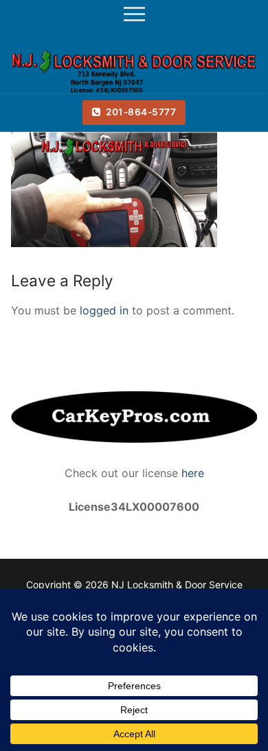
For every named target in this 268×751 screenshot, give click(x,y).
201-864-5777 (140, 111)
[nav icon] (134, 14)
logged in (104, 310)
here (191, 473)
